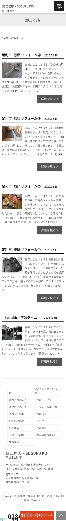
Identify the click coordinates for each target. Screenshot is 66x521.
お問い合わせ (16, 421)
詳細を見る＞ (50, 98)
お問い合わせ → (37, 515)
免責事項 (14, 442)
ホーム (13, 393)
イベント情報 (16, 414)
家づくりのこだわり (46, 391)
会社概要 (14, 428)
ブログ (40, 421)
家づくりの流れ (18, 400)
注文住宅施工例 (18, 407)
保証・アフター (45, 400)
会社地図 (41, 428)
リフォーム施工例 (46, 407)
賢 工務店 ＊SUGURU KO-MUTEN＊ (18, 8)
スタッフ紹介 (16, 435)
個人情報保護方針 (46, 435)
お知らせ (41, 414)
